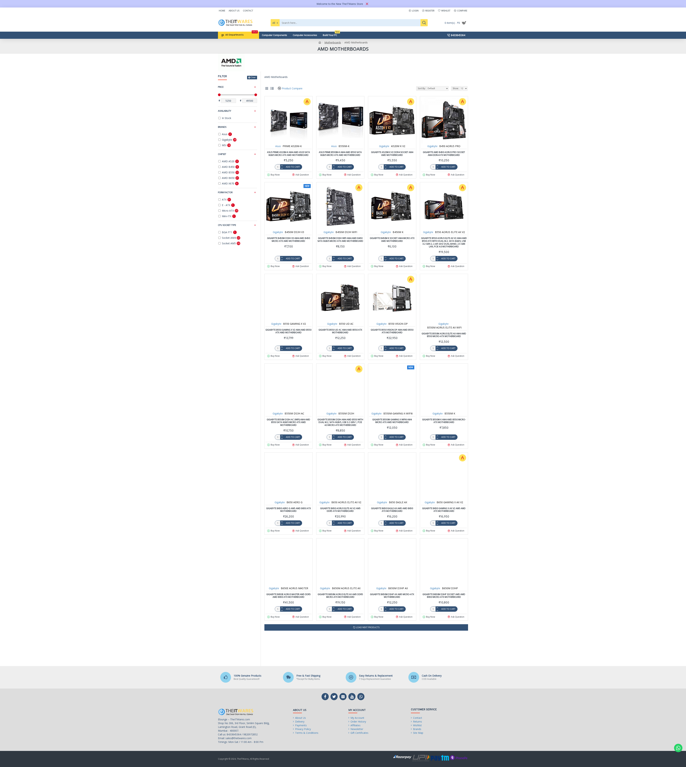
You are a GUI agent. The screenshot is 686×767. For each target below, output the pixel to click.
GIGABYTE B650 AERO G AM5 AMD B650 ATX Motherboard (288, 510)
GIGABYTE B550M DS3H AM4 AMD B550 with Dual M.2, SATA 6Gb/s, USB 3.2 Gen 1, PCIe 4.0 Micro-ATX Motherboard (340, 422)
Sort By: (422, 88)
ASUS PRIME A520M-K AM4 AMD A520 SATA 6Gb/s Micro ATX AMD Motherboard (288, 153)
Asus (278, 146)
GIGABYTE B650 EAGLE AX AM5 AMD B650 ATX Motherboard (392, 510)
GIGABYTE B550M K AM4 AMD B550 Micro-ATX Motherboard (444, 421)
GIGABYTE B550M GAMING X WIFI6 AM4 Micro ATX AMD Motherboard (392, 421)
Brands (222, 126)
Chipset (222, 154)
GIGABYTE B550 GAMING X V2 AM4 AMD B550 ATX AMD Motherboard (288, 331)
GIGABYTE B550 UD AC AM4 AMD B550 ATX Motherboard (340, 331)
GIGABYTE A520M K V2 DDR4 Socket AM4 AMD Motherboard (392, 153)
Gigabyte (384, 146)
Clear (253, 77)
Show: (456, 88)
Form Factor (225, 192)
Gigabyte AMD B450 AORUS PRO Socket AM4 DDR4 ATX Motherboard (444, 153)
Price (220, 86)
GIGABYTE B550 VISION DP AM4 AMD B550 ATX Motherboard (392, 331)
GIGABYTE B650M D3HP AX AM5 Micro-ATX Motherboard (392, 595)
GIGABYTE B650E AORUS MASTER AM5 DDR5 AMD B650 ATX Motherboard (288, 595)
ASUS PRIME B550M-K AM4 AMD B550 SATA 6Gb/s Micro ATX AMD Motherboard (340, 153)
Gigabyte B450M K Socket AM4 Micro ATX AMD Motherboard (392, 239)
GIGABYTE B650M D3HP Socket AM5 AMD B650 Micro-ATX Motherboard (443, 595)
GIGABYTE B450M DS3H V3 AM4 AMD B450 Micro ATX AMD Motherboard (288, 239)
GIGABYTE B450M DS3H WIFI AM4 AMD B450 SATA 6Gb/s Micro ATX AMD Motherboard (340, 239)
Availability (224, 110)
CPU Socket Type (227, 225)
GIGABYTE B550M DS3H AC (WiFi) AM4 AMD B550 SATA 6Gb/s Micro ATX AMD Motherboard (288, 422)
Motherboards (332, 42)
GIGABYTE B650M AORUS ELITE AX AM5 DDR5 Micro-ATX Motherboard (340, 595)
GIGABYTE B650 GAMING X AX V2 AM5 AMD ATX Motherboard (444, 510)
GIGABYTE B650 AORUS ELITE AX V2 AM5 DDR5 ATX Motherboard (340, 510)
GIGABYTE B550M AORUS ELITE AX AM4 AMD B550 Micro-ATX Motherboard (444, 335)
